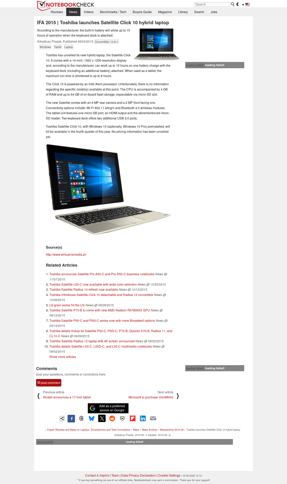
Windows (45, 47)
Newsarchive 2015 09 (172, 429)
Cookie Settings (169, 475)
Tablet (58, 47)
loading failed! (194, 65)
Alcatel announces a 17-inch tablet (67, 397)
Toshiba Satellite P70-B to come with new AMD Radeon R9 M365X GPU (99, 310)
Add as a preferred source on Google (112, 408)
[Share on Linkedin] (142, 418)
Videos (89, 12)
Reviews (57, 12)
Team (115, 475)
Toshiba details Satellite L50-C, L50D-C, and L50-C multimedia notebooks (100, 346)
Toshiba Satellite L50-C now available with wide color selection (93, 284)
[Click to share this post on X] (102, 418)
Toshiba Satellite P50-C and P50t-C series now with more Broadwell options (102, 320)
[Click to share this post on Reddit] (112, 418)
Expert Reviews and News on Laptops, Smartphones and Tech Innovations (88, 429)
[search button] (233, 4)
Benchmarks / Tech (113, 12)
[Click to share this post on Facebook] (71, 418)
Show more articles (62, 356)
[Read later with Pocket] (122, 418)
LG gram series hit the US (67, 305)
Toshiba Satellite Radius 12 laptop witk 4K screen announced (92, 341)
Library (183, 12)
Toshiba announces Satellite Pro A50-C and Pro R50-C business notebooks (101, 274)
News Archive (149, 429)
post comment (50, 382)
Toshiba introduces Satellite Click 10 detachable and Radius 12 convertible (101, 294)
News (73, 12)
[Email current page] (153, 418)
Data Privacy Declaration (138, 475)
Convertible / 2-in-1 (107, 41)
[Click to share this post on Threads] (81, 418)
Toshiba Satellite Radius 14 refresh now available (83, 289)
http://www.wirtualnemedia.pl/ (66, 254)
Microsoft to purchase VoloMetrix (150, 397)
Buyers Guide (142, 12)
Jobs (214, 12)
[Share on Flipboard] (132, 418)
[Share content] (62, 418)
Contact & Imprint (97, 475)
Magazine (165, 12)
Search (199, 12)
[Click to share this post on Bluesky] (91, 418)
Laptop (68, 47)
